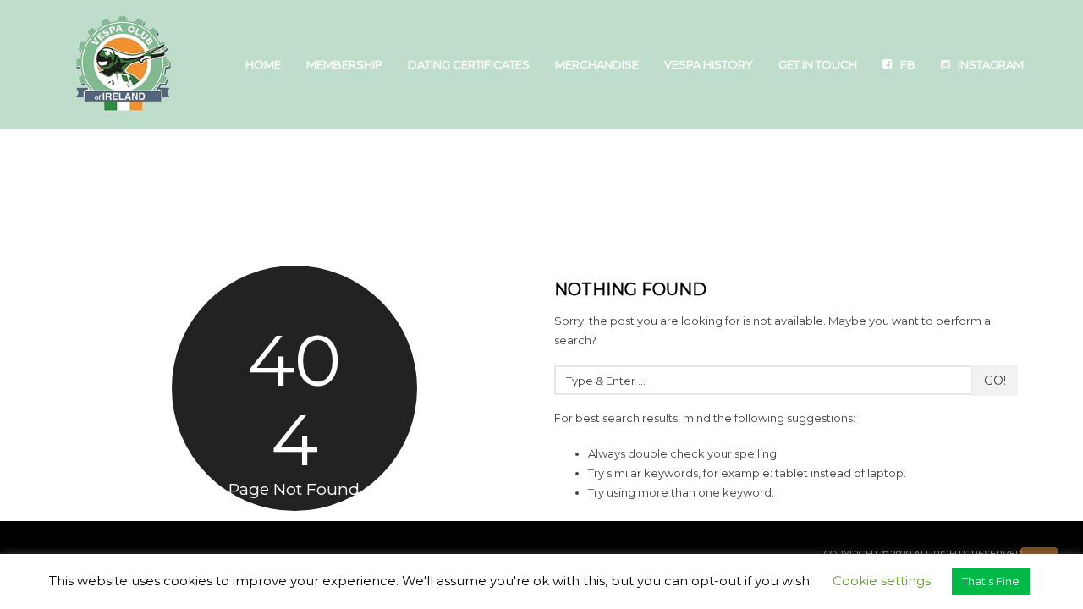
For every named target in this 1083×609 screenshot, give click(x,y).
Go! (995, 380)
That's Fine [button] (991, 581)
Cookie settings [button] (882, 581)
